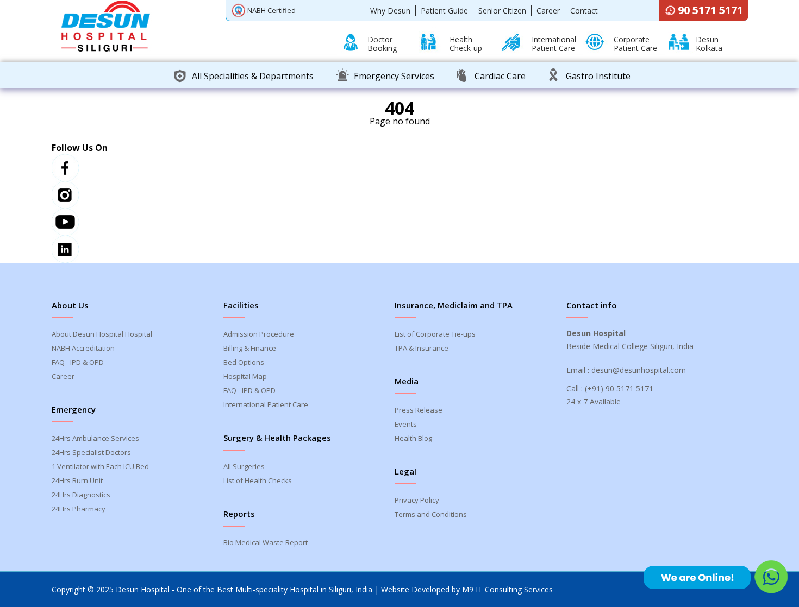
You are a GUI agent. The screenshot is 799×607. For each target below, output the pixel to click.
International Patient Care (265, 404)
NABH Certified (271, 10)
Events (406, 424)
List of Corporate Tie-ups (435, 334)
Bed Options (243, 362)
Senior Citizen (502, 10)
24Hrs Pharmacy (78, 509)
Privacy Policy (417, 500)
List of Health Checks (257, 480)
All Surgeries (244, 466)
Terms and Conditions (431, 514)
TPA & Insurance (421, 348)
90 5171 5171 (710, 10)
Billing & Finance (249, 348)
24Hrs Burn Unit (77, 480)
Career (548, 10)
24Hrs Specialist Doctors (91, 452)
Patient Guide (444, 10)
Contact (584, 10)
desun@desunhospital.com (638, 370)
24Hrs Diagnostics (81, 494)
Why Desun (390, 10)
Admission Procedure (258, 334)
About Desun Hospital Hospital (102, 334)
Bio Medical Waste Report (265, 542)
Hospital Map (245, 376)
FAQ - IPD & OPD (78, 362)
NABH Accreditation (83, 348)
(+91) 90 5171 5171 (619, 388)
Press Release (418, 410)
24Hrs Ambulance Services (95, 438)
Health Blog (413, 438)
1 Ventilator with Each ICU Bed (100, 466)
